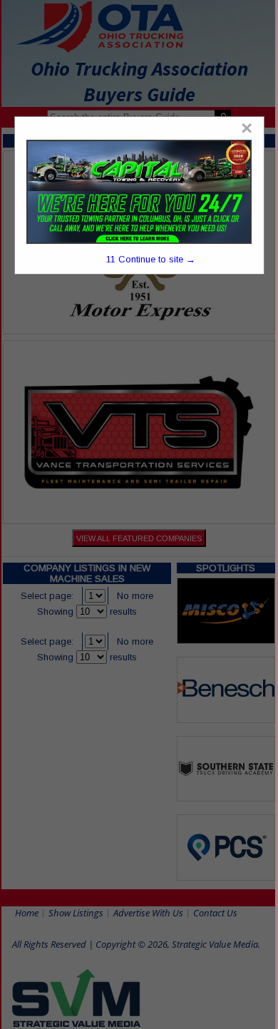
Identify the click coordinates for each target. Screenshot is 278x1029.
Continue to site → (150, 259)
